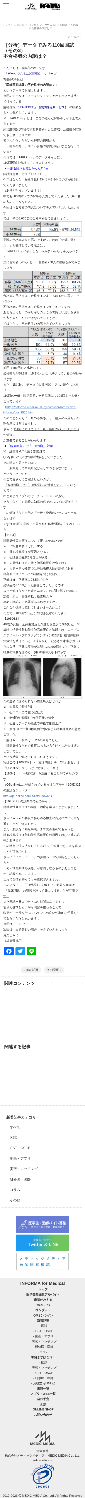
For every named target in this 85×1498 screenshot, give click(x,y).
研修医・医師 (18, 1179)
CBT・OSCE (18, 1148)
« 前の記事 (31, 970)
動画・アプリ (18, 1158)
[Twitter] (20, 951)
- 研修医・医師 (43, 1346)
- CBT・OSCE (43, 1331)
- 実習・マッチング (43, 1341)
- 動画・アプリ (43, 1336)
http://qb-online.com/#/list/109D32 (26, 796)
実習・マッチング (22, 1169)
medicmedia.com (42, 1460)
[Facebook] (9, 951)
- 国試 (43, 1326)
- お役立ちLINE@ (43, 1383)
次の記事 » (54, 970)
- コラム (43, 1352)
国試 (11, 1137)
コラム (13, 1190)
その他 (13, 1200)
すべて (13, 1127)
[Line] (31, 951)
